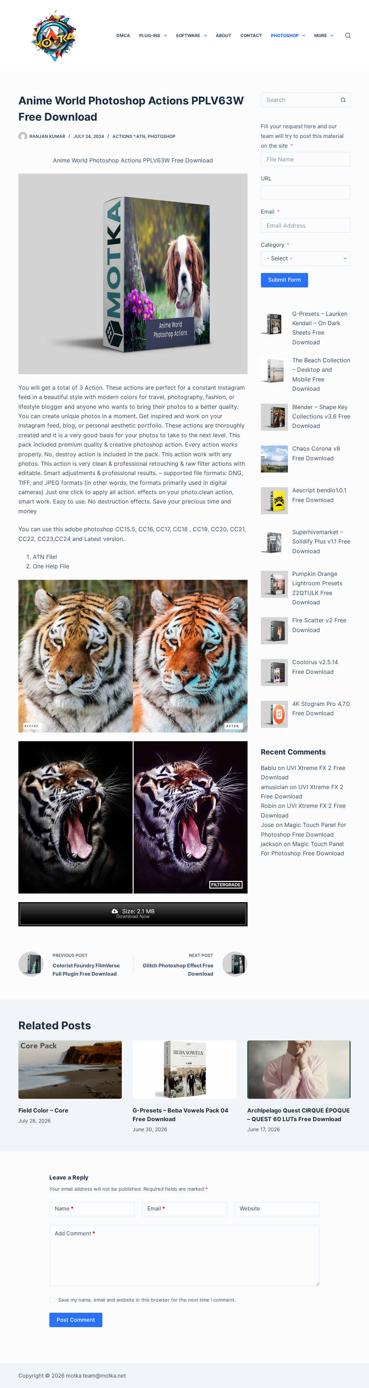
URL (266, 178)
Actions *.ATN (128, 136)
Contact (251, 35)
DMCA (123, 35)
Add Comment (75, 1233)
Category (272, 244)
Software (188, 35)
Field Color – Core (43, 1110)
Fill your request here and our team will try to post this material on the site (302, 136)
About (223, 35)
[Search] (348, 35)
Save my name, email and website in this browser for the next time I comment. (147, 1300)
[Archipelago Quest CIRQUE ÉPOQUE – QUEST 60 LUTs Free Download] (299, 1069)
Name (64, 1208)
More (320, 35)
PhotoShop (285, 35)
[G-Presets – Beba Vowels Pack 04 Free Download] (184, 1069)
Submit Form (284, 279)
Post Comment (76, 1319)
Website (250, 1208)
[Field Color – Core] (70, 1069)
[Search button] (343, 100)
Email (268, 211)
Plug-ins (149, 35)
